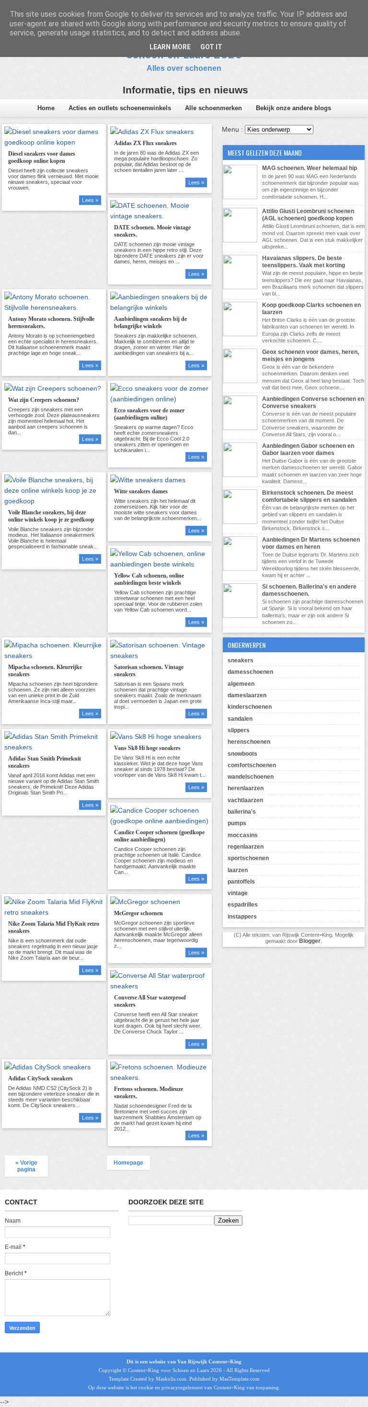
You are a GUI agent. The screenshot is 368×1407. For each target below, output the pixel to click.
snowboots (242, 753)
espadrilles (243, 904)
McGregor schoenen (138, 913)
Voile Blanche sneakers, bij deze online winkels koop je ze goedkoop (51, 516)
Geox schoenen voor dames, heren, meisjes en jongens (310, 355)
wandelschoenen (251, 776)
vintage (238, 893)
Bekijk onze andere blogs (293, 108)
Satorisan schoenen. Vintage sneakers (149, 671)
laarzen (238, 870)
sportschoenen (248, 858)
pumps (237, 823)
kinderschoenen (250, 707)
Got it (211, 47)
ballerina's (242, 811)
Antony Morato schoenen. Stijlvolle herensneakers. (51, 322)
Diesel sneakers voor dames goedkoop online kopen (41, 157)
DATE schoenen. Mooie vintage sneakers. (152, 231)
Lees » (90, 200)
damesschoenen (250, 672)
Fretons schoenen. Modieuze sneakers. (148, 1093)
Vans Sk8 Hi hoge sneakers (147, 748)
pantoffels (241, 881)
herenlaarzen (246, 788)
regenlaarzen (246, 846)
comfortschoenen (252, 765)
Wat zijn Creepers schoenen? (43, 400)
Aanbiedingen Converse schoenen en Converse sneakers (313, 402)
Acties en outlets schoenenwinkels (120, 108)
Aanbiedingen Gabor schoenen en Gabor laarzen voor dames (308, 449)
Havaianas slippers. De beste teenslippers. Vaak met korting (303, 261)
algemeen (241, 684)
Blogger (310, 941)
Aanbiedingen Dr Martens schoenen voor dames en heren (311, 543)
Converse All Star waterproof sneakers (150, 1001)
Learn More (170, 47)
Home (46, 108)
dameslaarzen (247, 695)
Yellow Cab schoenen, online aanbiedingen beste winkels (149, 579)
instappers (242, 916)
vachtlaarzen (245, 800)
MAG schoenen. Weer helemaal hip (309, 168)
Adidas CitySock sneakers (40, 1078)
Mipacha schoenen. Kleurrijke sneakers (45, 671)
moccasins (243, 835)
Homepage (128, 1162)
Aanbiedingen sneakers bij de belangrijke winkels (150, 322)
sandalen (240, 718)
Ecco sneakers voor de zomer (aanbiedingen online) (149, 414)
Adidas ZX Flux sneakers (145, 143)
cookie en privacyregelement (170, 1387)
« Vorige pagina (26, 1166)
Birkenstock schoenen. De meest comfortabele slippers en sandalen (309, 496)
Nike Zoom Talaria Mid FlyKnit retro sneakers (53, 927)
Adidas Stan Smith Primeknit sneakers (44, 762)
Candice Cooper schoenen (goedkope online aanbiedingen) (159, 836)
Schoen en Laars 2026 (197, 1370)
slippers (239, 730)
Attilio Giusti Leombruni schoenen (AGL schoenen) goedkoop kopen (308, 214)
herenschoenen (249, 741)
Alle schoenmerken (213, 108)
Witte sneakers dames (141, 491)
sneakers (240, 660)
